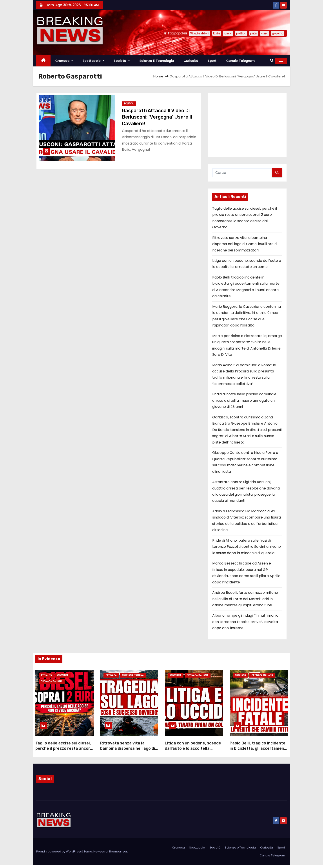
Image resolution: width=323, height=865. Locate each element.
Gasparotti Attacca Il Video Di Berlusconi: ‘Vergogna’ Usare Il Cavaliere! (157, 117)
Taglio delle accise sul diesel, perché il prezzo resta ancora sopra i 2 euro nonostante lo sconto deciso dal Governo (64, 751)
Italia (216, 33)
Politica (129, 103)
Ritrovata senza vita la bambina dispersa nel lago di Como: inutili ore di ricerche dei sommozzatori (244, 244)
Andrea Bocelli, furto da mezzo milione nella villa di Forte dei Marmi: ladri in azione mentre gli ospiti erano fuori (245, 599)
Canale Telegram (240, 61)
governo (277, 33)
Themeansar (118, 851)
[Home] (43, 60)
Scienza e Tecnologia (157, 61)
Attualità (46, 675)
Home (158, 76)
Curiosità (191, 61)
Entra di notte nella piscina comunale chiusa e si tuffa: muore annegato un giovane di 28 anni (244, 400)
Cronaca (63, 61)
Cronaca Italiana (51, 681)
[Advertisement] (247, 124)
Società (120, 61)
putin (253, 33)
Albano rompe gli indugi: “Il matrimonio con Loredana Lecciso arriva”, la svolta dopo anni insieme (245, 621)
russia (228, 33)
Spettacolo (92, 61)
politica (241, 33)
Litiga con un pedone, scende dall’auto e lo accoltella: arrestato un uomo (193, 748)
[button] (272, 60)
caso (264, 33)
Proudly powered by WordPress (59, 851)
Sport (212, 61)
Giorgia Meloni (199, 33)
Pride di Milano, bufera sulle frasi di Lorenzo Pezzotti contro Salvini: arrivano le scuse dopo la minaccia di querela (246, 546)
